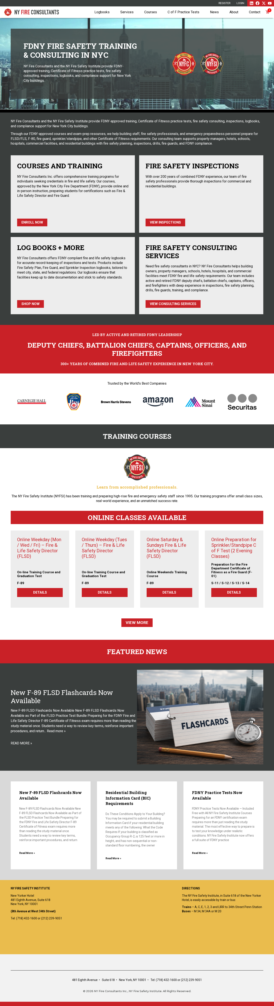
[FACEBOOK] (258, 3)
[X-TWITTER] (264, 3)
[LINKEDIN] (252, 3)
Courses (150, 12)
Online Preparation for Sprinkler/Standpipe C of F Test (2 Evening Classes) (233, 548)
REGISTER (225, 3)
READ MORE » (21, 743)
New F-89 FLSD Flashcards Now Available (62, 696)
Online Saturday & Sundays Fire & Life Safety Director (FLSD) (166, 548)
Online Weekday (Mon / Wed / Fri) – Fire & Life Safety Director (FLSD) (39, 548)
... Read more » (55, 731)
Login (240, 3)
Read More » (27, 853)
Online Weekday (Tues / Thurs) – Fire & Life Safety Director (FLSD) (104, 548)
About (233, 12)
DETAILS (40, 592)
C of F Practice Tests (183, 12)
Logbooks (102, 12)
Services (127, 12)
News (214, 12)
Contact (254, 12)
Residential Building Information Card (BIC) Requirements (128, 798)
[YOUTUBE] (270, 3)
